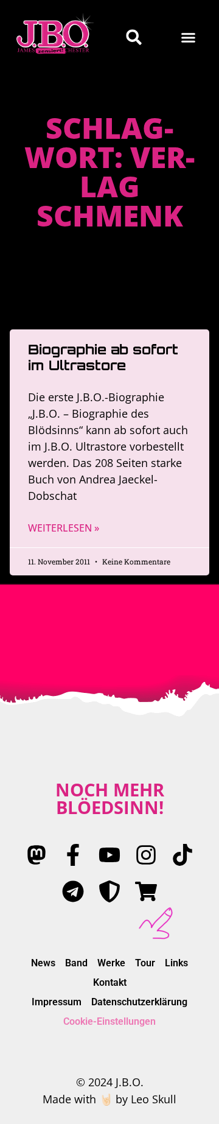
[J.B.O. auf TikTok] (182, 855)
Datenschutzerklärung (139, 1002)
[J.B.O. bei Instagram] (146, 855)
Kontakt (110, 982)
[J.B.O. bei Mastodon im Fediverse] (36, 855)
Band (76, 963)
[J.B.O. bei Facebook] (73, 855)
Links (176, 963)
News (43, 963)
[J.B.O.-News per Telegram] (73, 891)
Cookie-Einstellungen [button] (109, 1021)
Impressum (57, 1002)
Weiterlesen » (63, 528)
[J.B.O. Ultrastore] (146, 891)
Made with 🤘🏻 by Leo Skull (109, 1099)
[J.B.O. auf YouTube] (109, 855)
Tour (145, 963)
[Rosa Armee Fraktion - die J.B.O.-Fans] (109, 891)
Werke (111, 963)
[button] (188, 37)
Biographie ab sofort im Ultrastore (103, 357)
